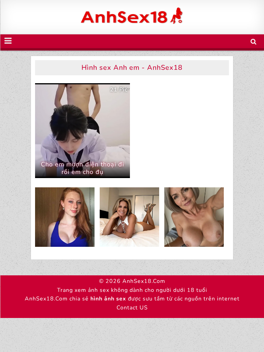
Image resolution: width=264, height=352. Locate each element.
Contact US (132, 307)
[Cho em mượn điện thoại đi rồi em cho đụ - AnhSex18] (82, 130)
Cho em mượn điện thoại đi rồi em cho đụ (82, 168)
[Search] (254, 41)
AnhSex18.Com (143, 281)
